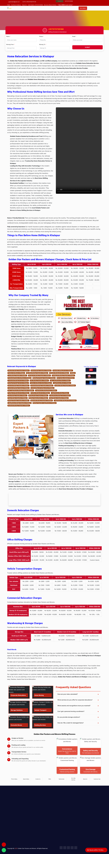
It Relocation (44, 809)
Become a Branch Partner (50, 5)
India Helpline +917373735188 (35, 5)
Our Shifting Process (62, 816)
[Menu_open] (99, 8)
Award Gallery (26, 779)
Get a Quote (83, 8)
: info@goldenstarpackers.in (82, 819)
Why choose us (61, 809)
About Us (24, 5)
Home (36, 31)
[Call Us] (4, 844)
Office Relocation (45, 806)
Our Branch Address (16, 5)
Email (73, 36)
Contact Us (60, 1)
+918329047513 (79, 816)
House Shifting (44, 802)
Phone (41, 36)
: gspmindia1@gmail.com (91, 839)
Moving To (42, 44)
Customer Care (97, 779)
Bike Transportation (46, 822)
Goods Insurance (45, 831)
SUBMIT (87, 47)
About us (59, 806)
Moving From (10, 44)
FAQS (8, 5)
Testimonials (61, 779)
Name (8, 36)
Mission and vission (62, 812)
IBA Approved (60, 823)
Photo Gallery (14, 779)
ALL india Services (73, 779)
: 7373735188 (77, 839)
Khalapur (44, 31)
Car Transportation (46, 818)
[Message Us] (4, 850)
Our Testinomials (61, 819)
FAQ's (50, 779)
